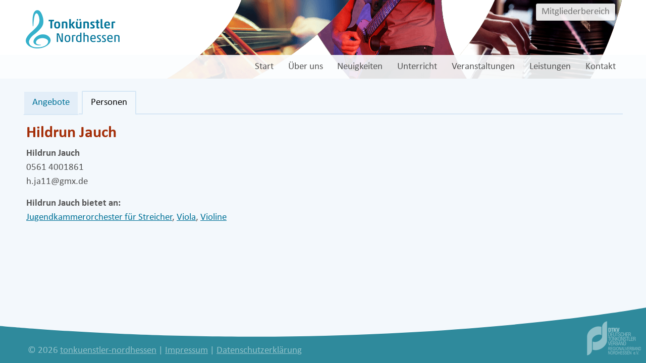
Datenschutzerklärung (259, 350)
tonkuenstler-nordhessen (108, 350)
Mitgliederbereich (576, 12)
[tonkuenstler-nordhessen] (71, 29)
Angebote (51, 102)
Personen (109, 102)
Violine (213, 217)
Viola (186, 217)
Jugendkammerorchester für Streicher (99, 217)
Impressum (186, 350)
